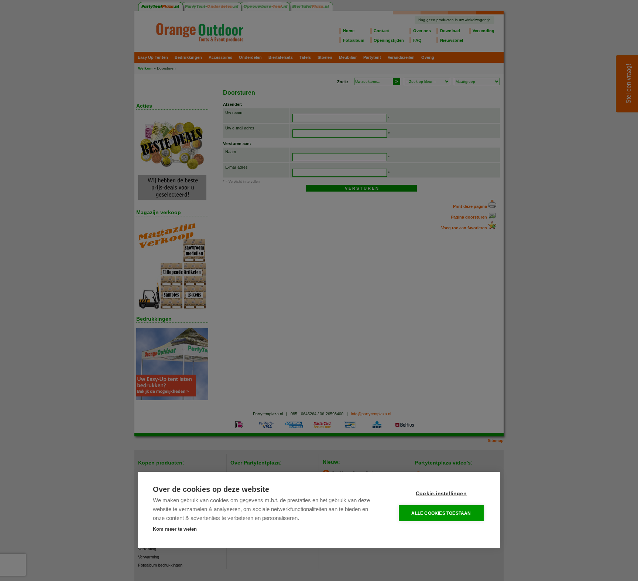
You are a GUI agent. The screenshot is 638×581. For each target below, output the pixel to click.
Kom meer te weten (175, 529)
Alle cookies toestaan (441, 513)
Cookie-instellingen (441, 493)
